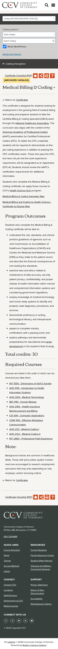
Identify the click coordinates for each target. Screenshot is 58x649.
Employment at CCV (13, 600)
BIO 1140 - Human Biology (23, 401)
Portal (6, 555)
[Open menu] (53, 5)
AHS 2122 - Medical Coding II (24, 434)
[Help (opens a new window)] (52, 75)
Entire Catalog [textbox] (9, 35)
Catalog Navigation (16, 63)
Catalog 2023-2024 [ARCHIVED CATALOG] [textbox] (21, 19)
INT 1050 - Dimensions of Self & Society (30, 383)
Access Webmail (11, 565)
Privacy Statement (39, 584)
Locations (8, 590)
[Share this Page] (41, 75)
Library (7, 571)
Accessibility (36, 598)
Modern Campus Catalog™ (35, 645)
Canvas (7, 560)
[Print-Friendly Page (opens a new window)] (46, 75)
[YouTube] (32, 621)
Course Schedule (12, 550)
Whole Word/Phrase (16, 46)
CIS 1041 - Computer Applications (26, 415)
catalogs (11, 641)
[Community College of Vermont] (19, 5)
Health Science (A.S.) (21, 190)
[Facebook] (6, 621)
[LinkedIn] (25, 621)
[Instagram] (12, 621)
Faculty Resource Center (42, 555)
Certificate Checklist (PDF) (18, 75)
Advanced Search (12, 54)
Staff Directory (10, 595)
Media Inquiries (11, 605)
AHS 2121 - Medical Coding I (24, 429)
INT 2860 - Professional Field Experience (31, 438)
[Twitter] (19, 621)
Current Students (39, 550)
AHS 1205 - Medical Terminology (26, 397)
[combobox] (29, 18)
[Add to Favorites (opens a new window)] (35, 75)
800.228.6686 (10, 536)
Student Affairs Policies (41, 560)
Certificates (22, 100)
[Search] (46, 5)
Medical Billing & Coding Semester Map (23, 196)
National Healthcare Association (32, 123)
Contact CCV (10, 584)
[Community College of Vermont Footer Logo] (23, 514)
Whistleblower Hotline (41, 603)
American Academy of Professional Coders (25, 132)
